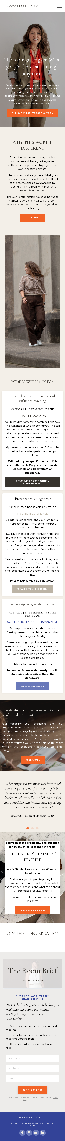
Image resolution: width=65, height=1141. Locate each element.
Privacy (13, 1123)
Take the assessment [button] (33, 910)
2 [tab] (32, 828)
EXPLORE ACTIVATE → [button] (32, 686)
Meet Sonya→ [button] (32, 218)
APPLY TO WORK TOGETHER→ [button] (33, 589)
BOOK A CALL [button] (32, 760)
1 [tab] (27, 828)
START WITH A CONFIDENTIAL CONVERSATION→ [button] (32, 482)
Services (51, 1123)
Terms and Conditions (32, 1123)
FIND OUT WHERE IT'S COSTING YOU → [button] (32, 113)
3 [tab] (37, 828)
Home (32, 1125)
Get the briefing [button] (32, 1090)
